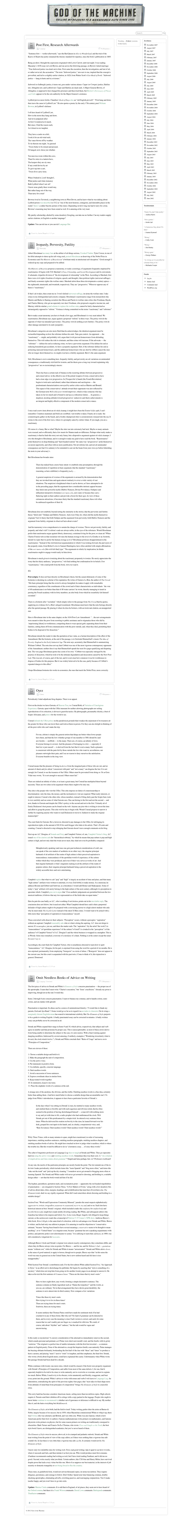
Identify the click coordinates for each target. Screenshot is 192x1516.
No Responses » (106, 49)
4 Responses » (106, 248)
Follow (128, 41)
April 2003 (150, 167)
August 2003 (151, 154)
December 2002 (152, 179)
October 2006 (151, 70)
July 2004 (150, 120)
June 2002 (150, 198)
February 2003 (152, 173)
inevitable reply (98, 901)
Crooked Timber (86, 253)
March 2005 (151, 95)
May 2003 (150, 164)
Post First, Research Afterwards (57, 44)
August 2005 (151, 82)
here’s (36, 205)
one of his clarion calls (42, 837)
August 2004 (151, 117)
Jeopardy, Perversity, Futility (55, 244)
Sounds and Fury (57, 834)
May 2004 (150, 126)
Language (42, 49)
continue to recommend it (48, 1400)
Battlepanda (98, 1490)
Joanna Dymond (151, 232)
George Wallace (151, 255)
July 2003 (150, 157)
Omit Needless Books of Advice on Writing (65, 977)
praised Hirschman (73, 256)
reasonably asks (58, 923)
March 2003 (151, 170)
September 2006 (152, 73)
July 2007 (150, 51)
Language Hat (64, 224)
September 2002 (152, 189)
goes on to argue (55, 892)
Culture (41, 694)
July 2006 (150, 79)
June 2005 (150, 89)
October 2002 (151, 186)
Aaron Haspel (42, 233)
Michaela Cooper (151, 265)
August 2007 (151, 48)
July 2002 (150, 195)
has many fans (47, 253)
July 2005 (150, 85)
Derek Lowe (79, 1490)
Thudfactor (32, 1493)
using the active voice (42, 1155)
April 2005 (150, 92)
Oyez (39, 690)
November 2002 (152, 183)
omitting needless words (64, 1155)
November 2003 (152, 145)
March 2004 (151, 132)
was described (45, 202)
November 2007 (152, 45)
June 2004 (150, 123)
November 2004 (152, 107)
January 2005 (151, 101)
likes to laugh (74, 1152)
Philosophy (42, 248)
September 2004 (152, 114)
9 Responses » (106, 694)
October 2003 (151, 148)
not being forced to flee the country (68, 1465)
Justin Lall (149, 222)
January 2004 (151, 139)
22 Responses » (106, 981)
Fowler (34, 1415)
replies (38, 879)
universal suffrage (76, 293)
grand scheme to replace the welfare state (63, 306)
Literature (49, 981)
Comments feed (152, 284)
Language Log (102, 1378)
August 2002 (151, 192)
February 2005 (152, 98)
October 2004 (151, 110)
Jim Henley (149, 247)
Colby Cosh (150, 240)
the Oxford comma (35, 1490)
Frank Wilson (59, 1490)
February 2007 (152, 57)
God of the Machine (37, 1511)
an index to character (90, 1011)
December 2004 (152, 104)
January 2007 (151, 60)
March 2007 (151, 54)
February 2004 (152, 136)
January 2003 (151, 176)
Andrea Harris (150, 214)
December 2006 (152, 63)
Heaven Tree (63, 705)
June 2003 (150, 161)
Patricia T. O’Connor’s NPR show (81, 1218)
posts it (48, 714)
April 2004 (150, 129)
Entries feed (151, 281)
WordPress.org (152, 288)
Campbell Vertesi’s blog (97, 834)
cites (72, 100)
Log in (149, 278)
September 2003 (152, 151)
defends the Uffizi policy (43, 720)
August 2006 (151, 76)
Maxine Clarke (41, 1487)
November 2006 (152, 67)
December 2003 (152, 142)
